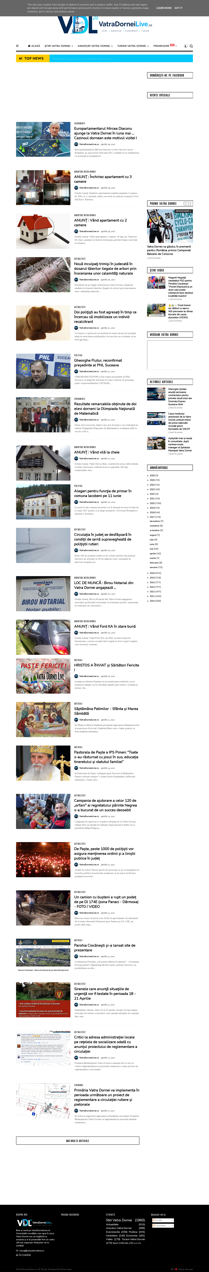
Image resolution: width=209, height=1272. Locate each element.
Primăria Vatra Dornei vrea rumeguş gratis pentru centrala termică (97, 58)
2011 (152, 596)
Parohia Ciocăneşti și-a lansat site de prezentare (104, 948)
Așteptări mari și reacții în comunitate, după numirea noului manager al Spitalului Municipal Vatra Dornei (180, 444)
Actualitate (80, 258)
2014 (152, 582)
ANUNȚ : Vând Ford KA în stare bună (105, 626)
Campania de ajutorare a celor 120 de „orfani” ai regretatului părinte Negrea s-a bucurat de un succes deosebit (105, 805)
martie (153, 558)
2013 (152, 587)
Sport (115, 1243)
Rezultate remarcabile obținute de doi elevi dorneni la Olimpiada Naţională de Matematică (105, 408)
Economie (78, 1085)
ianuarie (154, 567)
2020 (152, 503)
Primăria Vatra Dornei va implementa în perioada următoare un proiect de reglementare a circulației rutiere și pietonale (106, 1097)
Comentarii (160, 1225)
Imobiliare (112, 1235)
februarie (154, 562)
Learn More (164, 8)
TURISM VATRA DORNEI (131, 46)
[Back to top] (201, 1264)
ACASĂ (35, 46)
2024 (152, 484)
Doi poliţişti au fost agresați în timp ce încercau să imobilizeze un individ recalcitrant (105, 317)
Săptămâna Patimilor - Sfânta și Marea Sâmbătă (106, 711)
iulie (152, 539)
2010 (152, 600)
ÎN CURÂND (25, 1255)
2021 (152, 498)
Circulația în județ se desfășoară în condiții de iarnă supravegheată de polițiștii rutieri (102, 539)
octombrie (155, 530)
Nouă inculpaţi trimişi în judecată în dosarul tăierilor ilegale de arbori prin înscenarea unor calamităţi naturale (105, 268)
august (153, 535)
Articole (78, 660)
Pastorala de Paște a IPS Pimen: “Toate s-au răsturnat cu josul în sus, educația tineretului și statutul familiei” (106, 757)
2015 (152, 577)
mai (152, 548)
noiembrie (155, 525)
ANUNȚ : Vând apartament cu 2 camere (100, 222)
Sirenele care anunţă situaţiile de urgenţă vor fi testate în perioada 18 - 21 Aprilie (105, 993)
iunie (152, 544)
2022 (152, 494)
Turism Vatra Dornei (133, 1239)
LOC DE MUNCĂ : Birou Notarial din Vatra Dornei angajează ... (103, 585)
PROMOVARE (161, 46)
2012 (152, 591)
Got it (179, 8)
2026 (152, 475)
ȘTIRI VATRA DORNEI (57, 46)
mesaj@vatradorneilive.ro (31, 1250)
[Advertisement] (77, 93)
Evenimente (79, 123)
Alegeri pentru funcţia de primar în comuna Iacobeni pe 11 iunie (103, 493)
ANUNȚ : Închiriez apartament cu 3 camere (103, 179)
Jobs (126, 1243)
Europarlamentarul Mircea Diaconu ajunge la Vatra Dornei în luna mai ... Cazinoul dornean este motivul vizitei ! (105, 133)
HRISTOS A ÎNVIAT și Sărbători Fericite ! (106, 667)
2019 (152, 507)
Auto (135, 1243)
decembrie (155, 521)
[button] (185, 46)
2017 (152, 517)
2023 (152, 489)
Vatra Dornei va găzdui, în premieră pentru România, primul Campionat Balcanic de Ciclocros (169, 250)
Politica (78, 355)
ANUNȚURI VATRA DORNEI (94, 46)
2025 (152, 480)
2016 (152, 573)
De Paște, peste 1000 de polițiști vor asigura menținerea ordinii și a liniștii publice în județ (104, 853)
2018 (152, 512)
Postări (158, 1220)
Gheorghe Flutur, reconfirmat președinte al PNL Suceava (98, 363)
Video (109, 1239)
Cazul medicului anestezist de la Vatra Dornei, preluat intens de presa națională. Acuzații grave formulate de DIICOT (179, 421)
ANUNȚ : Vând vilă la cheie (96, 452)
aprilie (153, 553)
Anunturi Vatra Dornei (85, 171)
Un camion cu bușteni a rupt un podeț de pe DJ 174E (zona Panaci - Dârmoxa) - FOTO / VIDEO (106, 902)
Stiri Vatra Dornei (119, 1220)
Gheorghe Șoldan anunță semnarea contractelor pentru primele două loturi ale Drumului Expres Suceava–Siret (180, 397)
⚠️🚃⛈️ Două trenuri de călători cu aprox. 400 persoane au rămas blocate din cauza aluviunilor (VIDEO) (180, 311)
